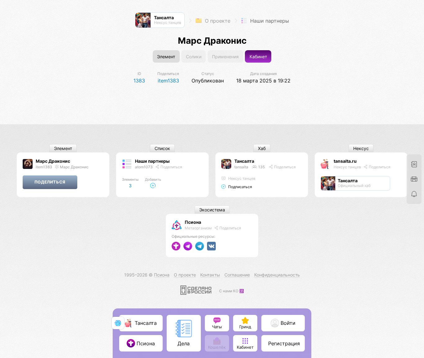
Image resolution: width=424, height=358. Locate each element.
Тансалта (244, 161)
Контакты (210, 274)
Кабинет (258, 56)
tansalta (241, 167)
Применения (225, 56)
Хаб (262, 148)
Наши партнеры (269, 21)
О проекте (216, 21)
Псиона (193, 222)
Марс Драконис (53, 161)
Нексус (361, 148)
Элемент (166, 56)
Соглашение (237, 274)
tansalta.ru (345, 161)
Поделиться (171, 167)
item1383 (44, 167)
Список (162, 148)
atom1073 (144, 167)
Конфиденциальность (277, 274)
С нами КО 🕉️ (231, 291)
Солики (193, 56)
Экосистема (212, 209)
